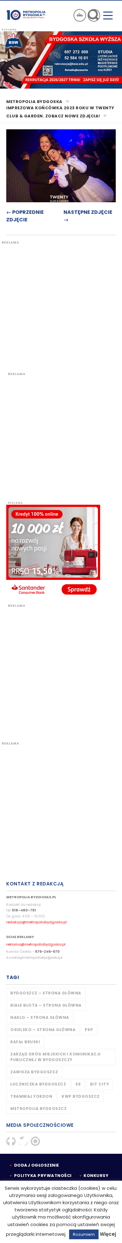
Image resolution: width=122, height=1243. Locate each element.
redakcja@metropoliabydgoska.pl (36, 922)
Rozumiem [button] (84, 1234)
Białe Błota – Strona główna (46, 1005)
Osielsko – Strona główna (42, 1029)
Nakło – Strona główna (39, 1017)
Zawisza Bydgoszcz (34, 1072)
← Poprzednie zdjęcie (25, 216)
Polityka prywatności (43, 1176)
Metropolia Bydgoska (26, 15)
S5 (78, 1084)
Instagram (35, 1141)
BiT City (99, 1084)
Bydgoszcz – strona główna (45, 993)
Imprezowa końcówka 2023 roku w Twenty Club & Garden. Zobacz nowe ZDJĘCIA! (60, 112)
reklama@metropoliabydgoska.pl (35, 944)
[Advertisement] (61, 306)
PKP (89, 1029)
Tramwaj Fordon (31, 1096)
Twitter (23, 1141)
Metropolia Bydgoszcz (38, 1108)
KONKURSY (96, 1176)
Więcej (108, 1234)
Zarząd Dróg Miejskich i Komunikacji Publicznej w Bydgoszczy (55, 1056)
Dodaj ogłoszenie (36, 1165)
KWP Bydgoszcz (81, 1096)
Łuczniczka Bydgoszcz (38, 1084)
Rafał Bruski (25, 1041)
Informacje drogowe (80, 15)
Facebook (11, 1141)
